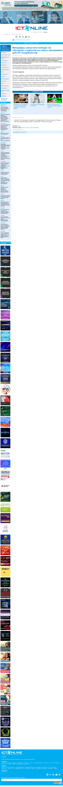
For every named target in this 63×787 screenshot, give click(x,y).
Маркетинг (4, 65)
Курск (2, 185)
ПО (2, 71)
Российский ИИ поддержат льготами (38, 105)
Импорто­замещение (4, 46)
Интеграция (4, 60)
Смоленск (3, 222)
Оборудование (5, 69)
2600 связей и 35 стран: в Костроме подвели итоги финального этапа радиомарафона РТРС (5, 235)
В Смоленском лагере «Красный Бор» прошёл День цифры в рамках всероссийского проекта (5, 227)
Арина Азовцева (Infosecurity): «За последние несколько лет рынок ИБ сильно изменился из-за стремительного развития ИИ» (55, 18)
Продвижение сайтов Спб (20, 132)
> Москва (45, 32)
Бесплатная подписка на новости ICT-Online (13, 777)
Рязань (2, 136)
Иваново (3, 208)
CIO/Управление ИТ (5, 91)
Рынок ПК (4, 62)
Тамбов (2, 215)
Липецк (2, 194)
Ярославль (3, 123)
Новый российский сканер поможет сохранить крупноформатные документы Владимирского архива (5, 165)
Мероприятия (20, 762)
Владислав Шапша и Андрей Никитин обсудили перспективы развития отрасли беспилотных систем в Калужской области (5, 156)
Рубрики (26, 43)
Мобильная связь (6, 54)
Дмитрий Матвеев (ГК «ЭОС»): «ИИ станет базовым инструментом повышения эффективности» (7, 20)
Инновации (4, 88)
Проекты (26, 762)
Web (3, 83)
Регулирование (5, 78)
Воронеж (3, 113)
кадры (27, 127)
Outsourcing (4, 74)
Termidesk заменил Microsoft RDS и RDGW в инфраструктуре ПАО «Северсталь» (38, 20)
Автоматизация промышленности (6, 50)
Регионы (36, 43)
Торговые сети (5, 67)
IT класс (31, 762)
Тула (2, 170)
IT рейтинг (45, 762)
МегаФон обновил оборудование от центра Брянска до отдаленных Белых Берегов (5, 204)
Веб (50, 767)
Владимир (3, 161)
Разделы (31, 43)
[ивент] (5, 742)
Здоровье (4, 96)
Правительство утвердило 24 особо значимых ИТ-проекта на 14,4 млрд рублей (21, 106)
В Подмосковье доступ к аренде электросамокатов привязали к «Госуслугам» (5, 109)
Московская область (3, 105)
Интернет (4, 52)
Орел (2, 176)
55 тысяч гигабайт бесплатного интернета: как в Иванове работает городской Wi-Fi (5, 211)
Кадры (3, 76)
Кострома (3, 231)
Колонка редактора (38, 762)
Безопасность (5, 85)
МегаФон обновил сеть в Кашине (5, 134)
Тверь (2, 131)
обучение (23, 127)
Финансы (4, 81)
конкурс (31, 127)
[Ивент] (5, 250)
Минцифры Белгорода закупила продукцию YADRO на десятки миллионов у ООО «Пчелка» (5, 147)
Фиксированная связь (5, 58)
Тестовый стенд (56, 762)
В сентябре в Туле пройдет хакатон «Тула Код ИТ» (5, 173)
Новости (3, 762)
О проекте (4, 756)
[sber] (31, 5)
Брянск (2, 200)
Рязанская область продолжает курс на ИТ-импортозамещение (5, 139)
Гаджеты (4, 93)
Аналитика (9, 762)
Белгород (3, 142)
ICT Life (50, 762)
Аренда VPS (4, 771)
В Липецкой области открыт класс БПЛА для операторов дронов (5, 197)
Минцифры (36, 127)
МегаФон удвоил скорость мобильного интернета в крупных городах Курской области (4, 190)
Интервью (14, 762)
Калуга (2, 151)
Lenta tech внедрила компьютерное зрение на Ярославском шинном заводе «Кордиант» (5, 127)
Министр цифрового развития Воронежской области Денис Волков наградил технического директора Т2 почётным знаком (5, 118)
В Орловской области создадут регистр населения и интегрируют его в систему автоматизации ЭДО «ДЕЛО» (5, 180)
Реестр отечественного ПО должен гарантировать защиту (54, 106)
